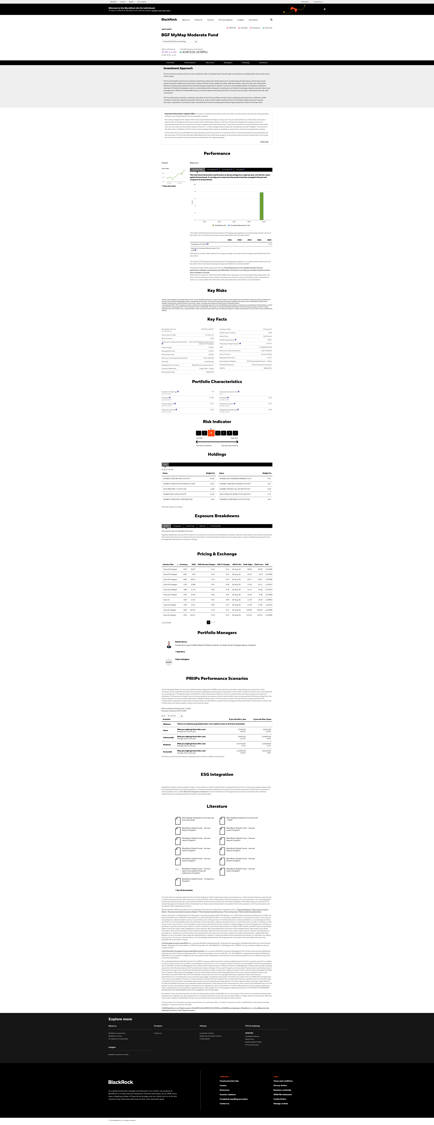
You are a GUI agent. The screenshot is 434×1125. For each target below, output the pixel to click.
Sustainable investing (206, 1033)
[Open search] (271, 20)
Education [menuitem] (253, 20)
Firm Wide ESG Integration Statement (194, 792)
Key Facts (210, 63)
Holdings (246, 63)
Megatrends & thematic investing (210, 1036)
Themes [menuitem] (210, 20)
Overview (170, 63)
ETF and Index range (252, 1045)
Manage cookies (281, 1104)
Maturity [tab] (202, 526)
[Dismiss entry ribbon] (325, 9)
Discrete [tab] (239, 170)
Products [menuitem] (198, 20)
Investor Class (168, 564)
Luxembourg (318, 1)
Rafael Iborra (181, 642)
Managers (228, 63)
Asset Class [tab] (190, 526)
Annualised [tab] (211, 170)
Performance (190, 63)
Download (268, 28)
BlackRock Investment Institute (118, 1054)
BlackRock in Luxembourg (116, 1033)
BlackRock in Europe (115, 1036)
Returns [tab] (194, 163)
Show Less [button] (264, 142)
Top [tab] (165, 464)
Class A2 (166, 600)
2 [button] (211, 622)
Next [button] (214, 622)
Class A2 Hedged (169, 605)
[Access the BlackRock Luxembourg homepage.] (121, 1083)
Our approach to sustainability (118, 1039)
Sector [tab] (166, 526)
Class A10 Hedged (170, 569)
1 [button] (208, 622)
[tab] (175, 176)
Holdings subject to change (172, 507)
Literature (263, 63)
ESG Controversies (231, 912)
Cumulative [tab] (226, 170)
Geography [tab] (177, 526)
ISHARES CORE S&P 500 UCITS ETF (176, 478)
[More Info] (217, 169)
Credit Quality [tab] (215, 526)
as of (163, 716)
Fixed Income (249, 1039)
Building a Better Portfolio (253, 1042)
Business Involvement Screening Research (183, 912)
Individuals (304, 1)
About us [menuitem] (186, 20)
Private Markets (205, 1039)
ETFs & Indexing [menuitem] (225, 20)
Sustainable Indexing (252, 1036)
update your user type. (161, 11)
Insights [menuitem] (240, 20)
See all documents (185, 890)
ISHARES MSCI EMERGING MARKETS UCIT (235, 478)
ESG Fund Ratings (243, 909)
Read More (181, 652)
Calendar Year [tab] (197, 170)
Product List (158, 1033)
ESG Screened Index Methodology (211, 912)
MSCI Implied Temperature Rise (250, 912)
